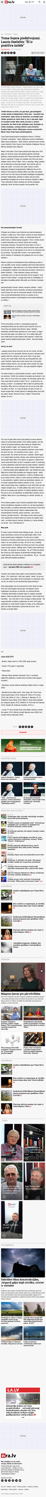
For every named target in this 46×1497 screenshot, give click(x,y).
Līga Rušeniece (5, 49)
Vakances (20, 1489)
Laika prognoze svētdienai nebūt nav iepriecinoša (32, 1343)
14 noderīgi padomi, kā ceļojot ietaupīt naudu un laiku (25, 832)
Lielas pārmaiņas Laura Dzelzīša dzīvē (33, 778)
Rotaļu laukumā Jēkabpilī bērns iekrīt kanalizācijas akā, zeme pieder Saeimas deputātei (23, 847)
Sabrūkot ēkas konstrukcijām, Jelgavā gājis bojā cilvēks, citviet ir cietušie (22, 1282)
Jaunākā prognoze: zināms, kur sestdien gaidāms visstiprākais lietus (27, 945)
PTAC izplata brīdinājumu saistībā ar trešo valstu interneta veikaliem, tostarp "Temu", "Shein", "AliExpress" (25, 839)
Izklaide (5, 959)
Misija (14, 1486)
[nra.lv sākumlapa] (9, 2)
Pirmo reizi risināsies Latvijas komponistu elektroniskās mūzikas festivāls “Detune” (33, 1050)
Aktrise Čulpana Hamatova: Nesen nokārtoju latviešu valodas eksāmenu (25, 874)
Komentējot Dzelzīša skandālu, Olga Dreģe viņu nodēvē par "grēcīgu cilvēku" (34, 800)
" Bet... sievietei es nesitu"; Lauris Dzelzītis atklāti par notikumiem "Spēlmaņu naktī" (11, 800)
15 (41, 881)
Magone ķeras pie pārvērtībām (20, 993)
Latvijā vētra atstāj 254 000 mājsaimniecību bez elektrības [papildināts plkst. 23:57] (33, 1320)
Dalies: (15, 727)
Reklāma (9, 1486)
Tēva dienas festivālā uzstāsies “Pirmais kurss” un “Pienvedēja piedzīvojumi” (11, 1050)
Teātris (15, 34)
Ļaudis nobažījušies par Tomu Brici (28, 891)
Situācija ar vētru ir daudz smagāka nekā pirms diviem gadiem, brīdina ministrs (11, 1320)
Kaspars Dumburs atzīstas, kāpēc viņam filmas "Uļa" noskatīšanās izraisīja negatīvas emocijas (26, 311)
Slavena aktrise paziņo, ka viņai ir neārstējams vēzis (26, 316)
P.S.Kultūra (8, 34)
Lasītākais (6, 886)
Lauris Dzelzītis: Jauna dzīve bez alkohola (10, 778)
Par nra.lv (3, 1486)
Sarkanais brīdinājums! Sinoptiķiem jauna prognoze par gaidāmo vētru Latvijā (29, 919)
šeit (31, 567)
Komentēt (23, 732)
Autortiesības (4, 1489)
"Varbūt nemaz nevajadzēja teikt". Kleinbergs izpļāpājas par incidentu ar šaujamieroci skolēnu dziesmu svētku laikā (26, 825)
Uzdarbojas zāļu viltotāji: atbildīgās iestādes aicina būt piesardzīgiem (25, 817)
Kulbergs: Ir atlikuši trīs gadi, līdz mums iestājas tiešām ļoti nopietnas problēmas (24, 861)
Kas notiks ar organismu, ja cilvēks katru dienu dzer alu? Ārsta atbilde (28, 905)
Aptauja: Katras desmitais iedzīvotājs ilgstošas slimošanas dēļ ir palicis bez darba (25, 867)
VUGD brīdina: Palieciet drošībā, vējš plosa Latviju (11, 1343)
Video (5, 1120)
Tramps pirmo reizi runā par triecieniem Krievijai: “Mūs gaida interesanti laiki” (23, 880)
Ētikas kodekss (13, 1489)
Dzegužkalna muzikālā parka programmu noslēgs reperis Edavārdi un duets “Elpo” (34, 1024)
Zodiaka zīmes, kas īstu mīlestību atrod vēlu (25, 855)
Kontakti (26, 1489)
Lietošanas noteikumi (32, 1486)
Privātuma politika (21, 1486)
